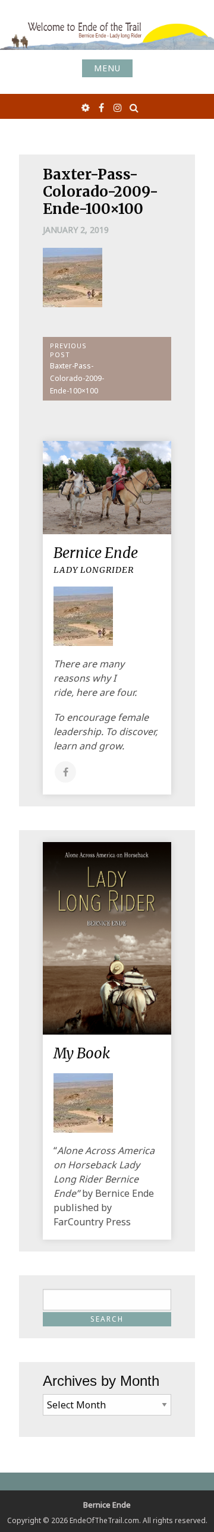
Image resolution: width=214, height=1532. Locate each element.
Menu (107, 68)
